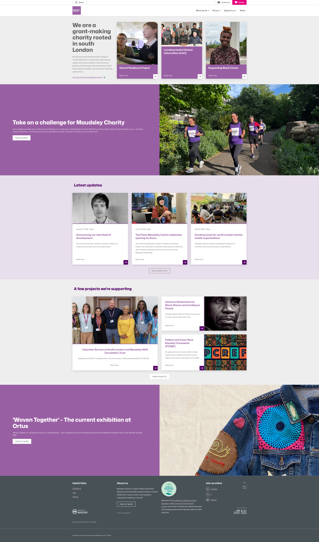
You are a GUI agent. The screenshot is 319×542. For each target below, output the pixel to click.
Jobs (74, 492)
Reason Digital (126, 513)
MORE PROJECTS (159, 376)
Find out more (22, 441)
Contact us (76, 488)
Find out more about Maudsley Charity (87, 77)
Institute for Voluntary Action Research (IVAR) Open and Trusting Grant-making (178, 503)
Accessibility (93, 522)
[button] (79, 2)
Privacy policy (85, 522)
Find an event (21, 138)
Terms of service (76, 522)
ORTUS (75, 497)
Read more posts (159, 271)
